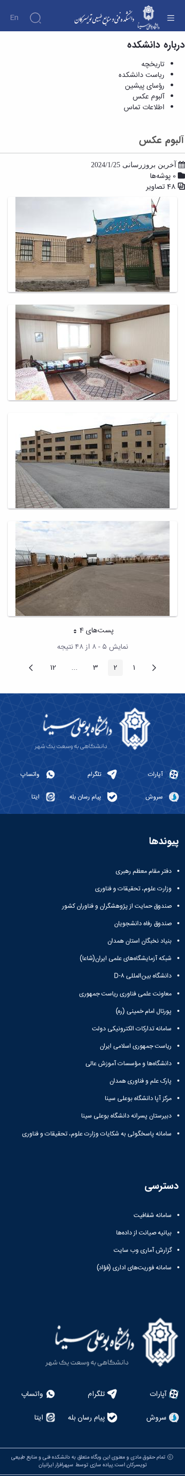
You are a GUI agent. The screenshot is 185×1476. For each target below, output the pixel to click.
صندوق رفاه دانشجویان (143, 924)
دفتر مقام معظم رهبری (144, 871)
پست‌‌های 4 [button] (90, 632)
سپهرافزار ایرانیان (56, 1465)
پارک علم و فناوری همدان (140, 1081)
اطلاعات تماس (144, 108)
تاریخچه (152, 64)
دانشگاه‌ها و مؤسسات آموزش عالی (128, 1064)
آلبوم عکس (148, 97)
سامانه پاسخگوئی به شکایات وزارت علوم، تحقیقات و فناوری (97, 1134)
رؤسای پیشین (144, 86)
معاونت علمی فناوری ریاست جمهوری (125, 994)
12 (50, 669)
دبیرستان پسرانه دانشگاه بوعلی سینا (126, 1116)
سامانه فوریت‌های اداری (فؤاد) (134, 1268)
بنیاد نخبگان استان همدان (139, 941)
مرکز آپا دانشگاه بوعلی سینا (138, 1098)
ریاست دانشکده (141, 75)
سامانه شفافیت (153, 1215)
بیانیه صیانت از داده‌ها (144, 1233)
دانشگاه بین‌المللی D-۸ (143, 976)
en (14, 18)
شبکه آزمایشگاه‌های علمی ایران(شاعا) (126, 958)
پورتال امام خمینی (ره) (144, 1011)
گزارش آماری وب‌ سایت (143, 1250)
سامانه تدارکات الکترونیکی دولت (132, 1029)
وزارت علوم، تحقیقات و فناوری (133, 889)
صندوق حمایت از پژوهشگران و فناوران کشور (117, 906)
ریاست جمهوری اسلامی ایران (136, 1046)
